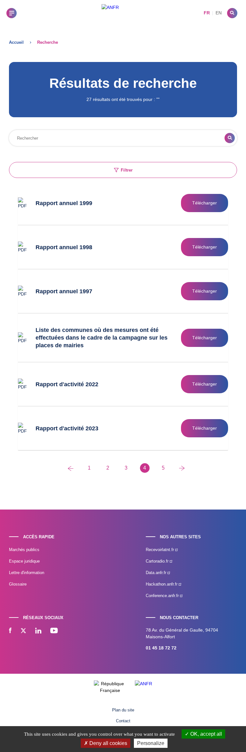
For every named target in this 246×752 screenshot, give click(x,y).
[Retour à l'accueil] (110, 13)
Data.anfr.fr (157, 572)
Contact (123, 720)
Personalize (150, 743)
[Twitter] (23, 631)
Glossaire (18, 584)
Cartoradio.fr (158, 561)
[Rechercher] (232, 13)
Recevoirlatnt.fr (160, 549)
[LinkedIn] (38, 631)
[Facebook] (10, 631)
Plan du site (123, 710)
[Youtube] (54, 631)
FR (207, 12)
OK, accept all (205, 734)
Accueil (16, 42)
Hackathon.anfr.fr (162, 584)
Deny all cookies (107, 743)
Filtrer (127, 170)
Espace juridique (24, 561)
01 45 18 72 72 (161, 647)
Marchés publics (24, 549)
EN (219, 12)
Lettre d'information (26, 572)
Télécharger (204, 202)
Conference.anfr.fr (163, 595)
